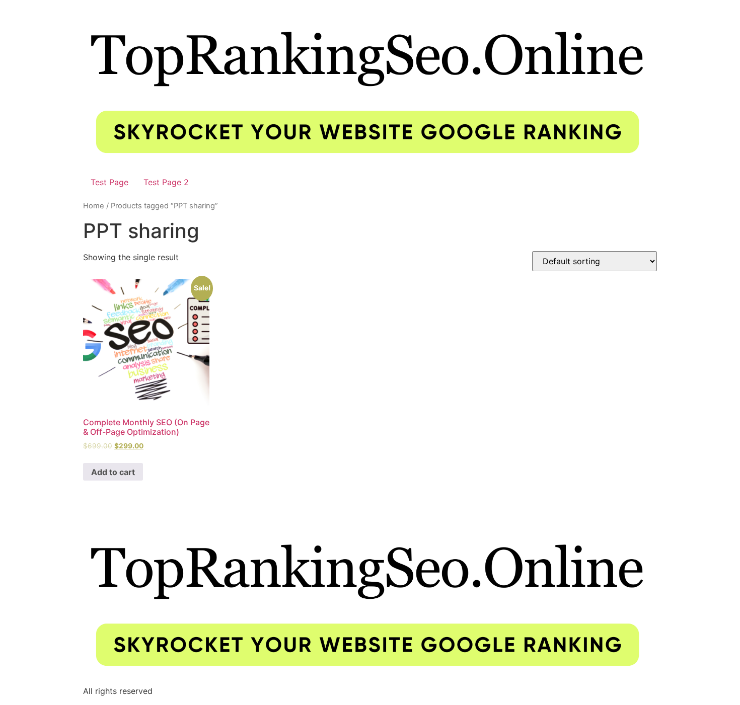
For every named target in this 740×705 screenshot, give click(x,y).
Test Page (109, 182)
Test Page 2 (166, 182)
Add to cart (113, 472)
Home (93, 205)
